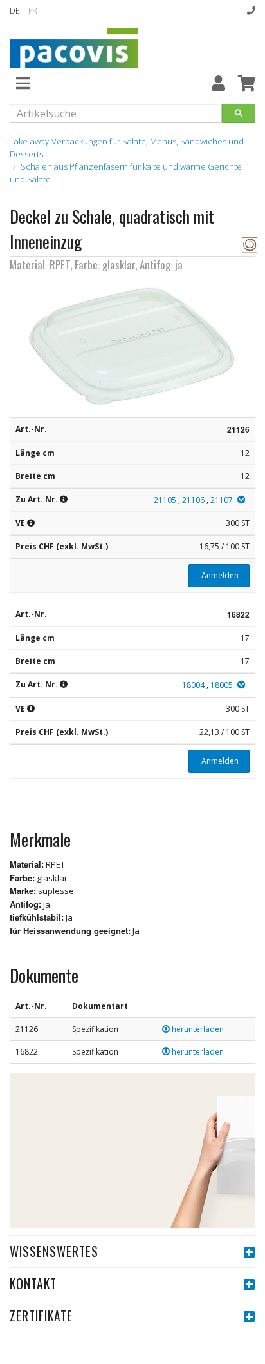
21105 (165, 499)
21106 (193, 499)
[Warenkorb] (246, 82)
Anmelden (219, 575)
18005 (221, 684)
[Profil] (218, 82)
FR (32, 10)
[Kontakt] (251, 10)
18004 (193, 684)
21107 (221, 499)
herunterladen (197, 1029)
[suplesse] (249, 243)
